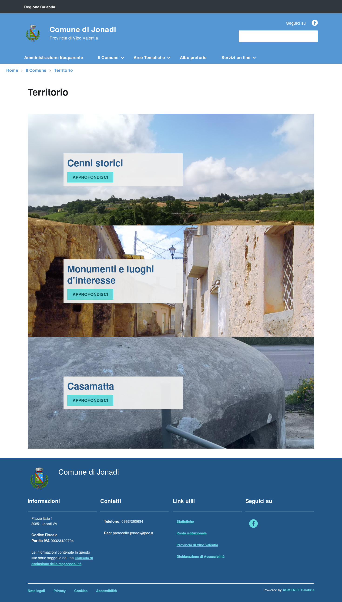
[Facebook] (315, 23)
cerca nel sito (252, 36)
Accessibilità (106, 590)
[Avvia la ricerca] (312, 36)
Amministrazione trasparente (53, 57)
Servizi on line (235, 57)
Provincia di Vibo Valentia (197, 544)
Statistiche (185, 521)
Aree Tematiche (149, 57)
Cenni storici (95, 162)
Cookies (80, 590)
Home (12, 70)
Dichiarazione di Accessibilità (201, 556)
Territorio (63, 70)
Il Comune (108, 57)
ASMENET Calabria (298, 589)
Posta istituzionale (192, 533)
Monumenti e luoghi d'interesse (110, 274)
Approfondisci (90, 177)
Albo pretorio (193, 57)
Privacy (60, 590)
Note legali (36, 590)
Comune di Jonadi (83, 32)
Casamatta (90, 385)
